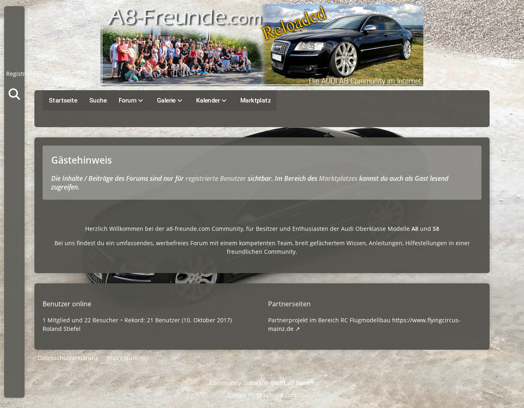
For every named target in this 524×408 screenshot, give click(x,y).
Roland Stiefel (62, 329)
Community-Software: (262, 383)
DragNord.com (276, 395)
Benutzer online (67, 303)
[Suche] (14, 94)
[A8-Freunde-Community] (262, 45)
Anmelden (14, 53)
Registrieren (23, 73)
